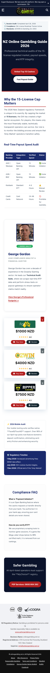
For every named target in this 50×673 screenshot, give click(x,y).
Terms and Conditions (29, 661)
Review (34, 342)
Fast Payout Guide (25, 79)
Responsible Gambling (12, 661)
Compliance (10, 664)
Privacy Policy (34, 658)
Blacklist (42, 661)
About (13, 658)
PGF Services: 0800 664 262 (25, 584)
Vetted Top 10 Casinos (24, 71)
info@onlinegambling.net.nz (28, 646)
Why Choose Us (22, 658)
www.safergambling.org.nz (25, 632)
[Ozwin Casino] (25, 359)
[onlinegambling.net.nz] (25, 11)
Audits (41, 664)
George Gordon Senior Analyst (27, 664)
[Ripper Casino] (25, 390)
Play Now (19, 342)
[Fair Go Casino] (25, 327)
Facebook (25, 667)
